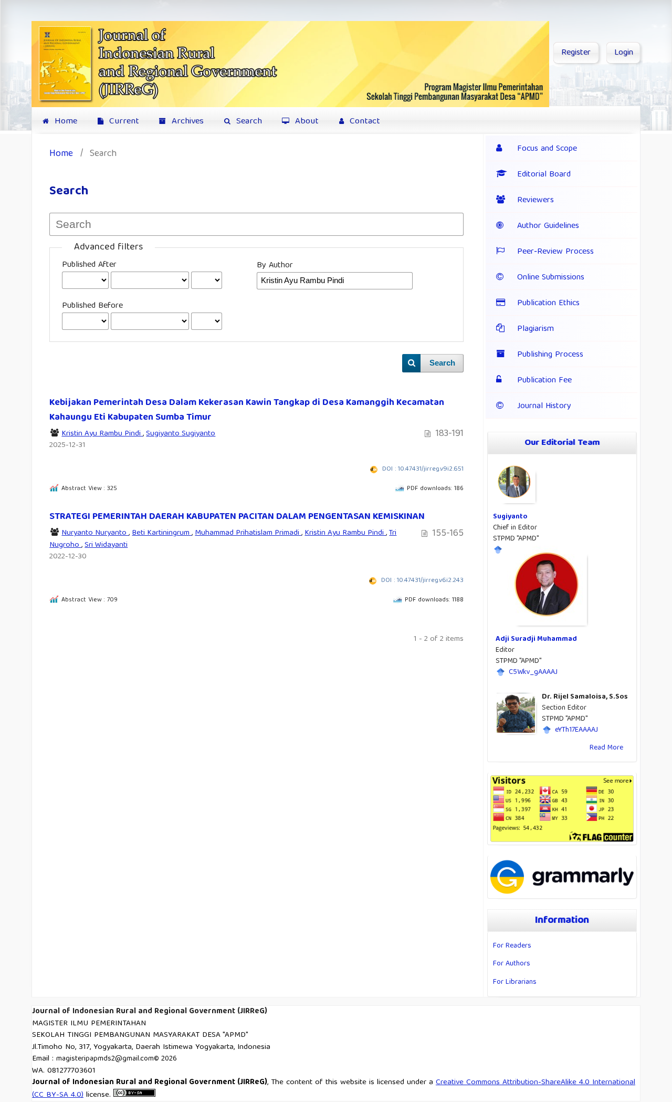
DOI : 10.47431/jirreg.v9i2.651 (423, 469)
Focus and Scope (547, 149)
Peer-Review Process (555, 252)
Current (123, 121)
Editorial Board (544, 175)
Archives (186, 121)
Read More (606, 748)
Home (64, 121)
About (305, 121)
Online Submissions (550, 278)
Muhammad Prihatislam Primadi (248, 533)
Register (576, 53)
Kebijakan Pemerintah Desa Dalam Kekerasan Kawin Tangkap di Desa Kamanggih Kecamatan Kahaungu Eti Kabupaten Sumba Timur (246, 409)
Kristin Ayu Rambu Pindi (102, 434)
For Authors (511, 964)
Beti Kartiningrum (162, 533)
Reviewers (535, 200)
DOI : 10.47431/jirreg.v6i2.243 (422, 581)
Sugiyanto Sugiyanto (180, 434)
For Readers (512, 946)
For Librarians (515, 982)
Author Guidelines (548, 226)
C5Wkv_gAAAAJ (533, 672)
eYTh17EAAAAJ (576, 730)
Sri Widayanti (106, 545)
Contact (363, 121)
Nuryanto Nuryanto (95, 533)
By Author (275, 265)
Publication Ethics (548, 303)
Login (623, 53)
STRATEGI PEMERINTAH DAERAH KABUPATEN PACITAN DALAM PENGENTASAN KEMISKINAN (237, 516)
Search (248, 121)
